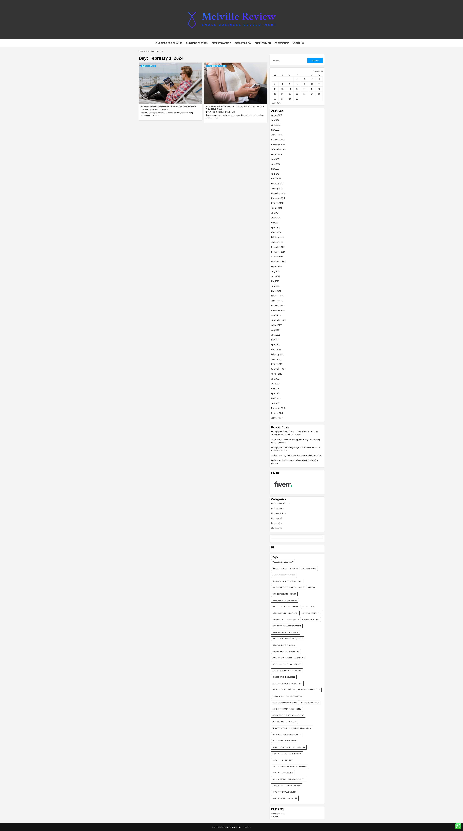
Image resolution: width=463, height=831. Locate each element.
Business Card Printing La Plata (285, 613)
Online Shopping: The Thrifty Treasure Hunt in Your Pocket (296, 455)
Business (311, 587)
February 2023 (277, 295)
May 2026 (275, 129)
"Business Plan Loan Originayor (285, 568)
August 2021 (276, 374)
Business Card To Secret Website (286, 619)
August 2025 (276, 154)
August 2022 (276, 325)
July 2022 (275, 330)
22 (297, 94)
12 (275, 89)
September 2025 (278, 149)
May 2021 (275, 388)
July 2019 (275, 403)
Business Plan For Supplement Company (288, 658)
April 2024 (275, 227)
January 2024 (276, 242)
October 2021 (277, 364)
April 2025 (275, 173)
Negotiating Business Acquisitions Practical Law (292, 728)
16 (304, 89)
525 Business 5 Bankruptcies (284, 575)
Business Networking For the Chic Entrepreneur (168, 106)
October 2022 (277, 315)
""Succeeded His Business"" (283, 562)
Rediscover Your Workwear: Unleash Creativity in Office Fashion (294, 462)
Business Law (243, 43)
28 (290, 99)
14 (290, 89)
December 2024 (278, 193)
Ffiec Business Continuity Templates (287, 671)
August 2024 (276, 208)
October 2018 (277, 413)
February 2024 (277, 237)
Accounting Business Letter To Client (287, 581)
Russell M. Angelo (150, 109)
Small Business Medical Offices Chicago (288, 779)
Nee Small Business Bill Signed (284, 722)
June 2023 (275, 276)
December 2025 (278, 139)
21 (290, 94)
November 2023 (278, 252)
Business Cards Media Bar (311, 613)
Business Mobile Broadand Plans (286, 651)
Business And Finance (169, 43)
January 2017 (276, 418)
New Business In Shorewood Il (284, 741)
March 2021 (276, 398)
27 (282, 99)
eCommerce (281, 43)
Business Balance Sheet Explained (286, 607)
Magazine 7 (234, 827)
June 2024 (275, 217)
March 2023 (276, 291)
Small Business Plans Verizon (284, 792)
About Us (298, 43)
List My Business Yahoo (310, 702)
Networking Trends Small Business (286, 734)
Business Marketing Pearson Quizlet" (287, 639)
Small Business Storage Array (285, 798)
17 (312, 89)
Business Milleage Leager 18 (284, 645)
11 (319, 84)
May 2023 (275, 281)
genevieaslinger (277, 813)
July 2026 (275, 120)
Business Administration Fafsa (285, 600)
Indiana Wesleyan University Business (287, 696)
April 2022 (275, 344)
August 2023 (276, 266)
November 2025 (278, 144)
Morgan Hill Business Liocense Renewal (288, 715)
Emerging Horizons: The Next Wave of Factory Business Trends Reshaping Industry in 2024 (294, 433)
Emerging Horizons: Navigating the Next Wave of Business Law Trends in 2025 (296, 449)
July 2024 (275, 213)
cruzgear (274, 816)
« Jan (273, 103)
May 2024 (275, 222)
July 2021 (275, 378)
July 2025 (275, 159)
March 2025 (276, 178)
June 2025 (275, 164)
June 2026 (275, 125)
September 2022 (278, 320)
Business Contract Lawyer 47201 (285, 632)
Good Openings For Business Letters (287, 683)
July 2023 (275, 271)
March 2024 (276, 232)
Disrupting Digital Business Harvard (287, 664)
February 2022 (277, 354)
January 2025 (276, 188)
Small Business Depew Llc (283, 773)
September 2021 (278, 369)
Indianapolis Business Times (309, 690)
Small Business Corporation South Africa (289, 766)
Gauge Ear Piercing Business (284, 677)
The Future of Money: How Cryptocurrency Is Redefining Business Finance (295, 441)
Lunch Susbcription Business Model (287, 709)
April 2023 (275, 286)
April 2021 (275, 393)
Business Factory (197, 43)
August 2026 (276, 115)
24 (312, 94)
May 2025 (275, 169)
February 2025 (277, 183)
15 (297, 89)
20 (282, 94)
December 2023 (278, 247)
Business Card (308, 607)
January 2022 (276, 359)
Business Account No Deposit (284, 594)
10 (312, 84)
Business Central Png (310, 619)
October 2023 (277, 256)
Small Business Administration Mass (287, 754)
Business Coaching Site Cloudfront (287, 626)
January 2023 (276, 300)
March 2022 (276, 349)
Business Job (263, 43)
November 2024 (278, 198)
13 (282, 89)
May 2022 (275, 339)
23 (304, 94)
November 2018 (278, 408)
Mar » (278, 103)
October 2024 (277, 203)
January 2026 (276, 134)
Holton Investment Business (284, 690)
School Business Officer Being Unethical (289, 747)
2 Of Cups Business (308, 568)
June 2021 (275, 383)
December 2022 (278, 305)
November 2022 (278, 310)
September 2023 (278, 261)
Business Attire (221, 43)
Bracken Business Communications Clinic (289, 587)
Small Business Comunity (282, 760)
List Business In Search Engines (285, 702)
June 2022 (275, 334)
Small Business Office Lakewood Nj (287, 785)
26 (275, 99)
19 (275, 94)
